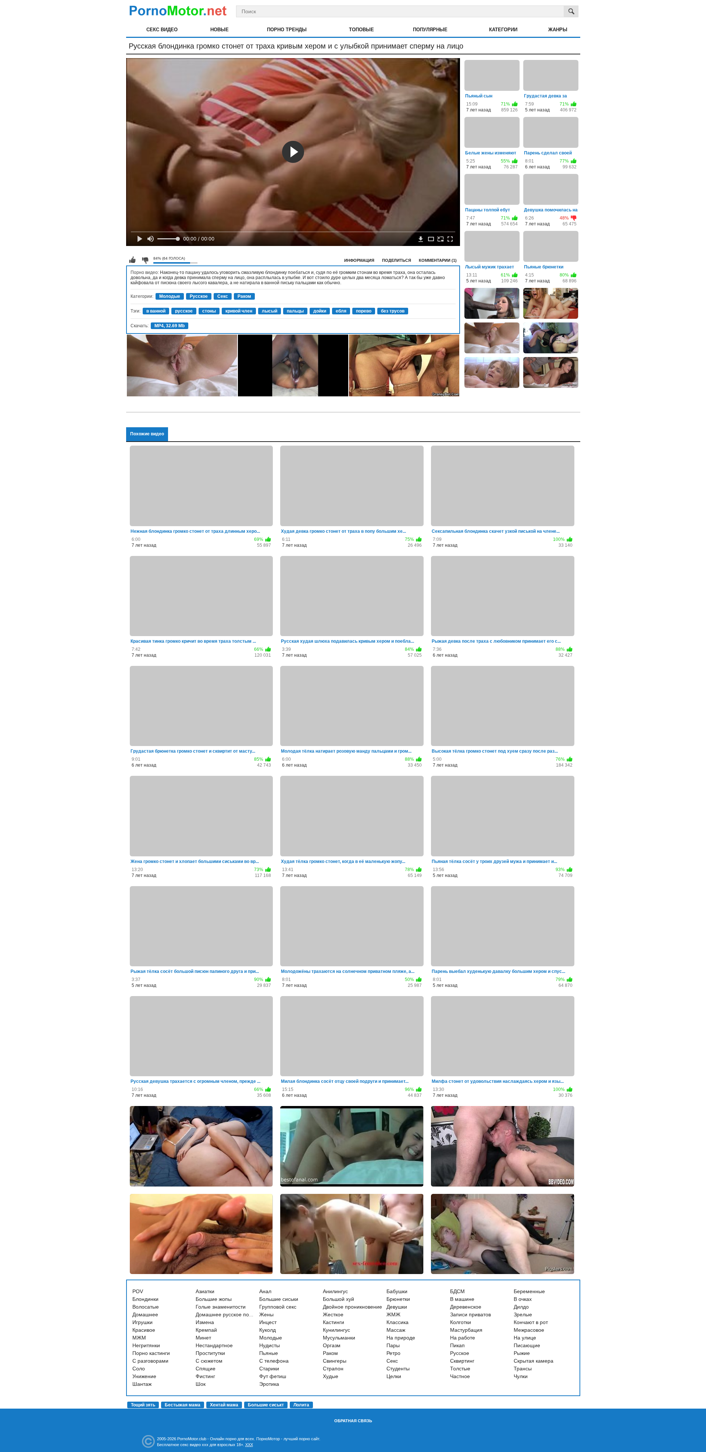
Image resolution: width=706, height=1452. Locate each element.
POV (137, 1291)
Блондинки (145, 1299)
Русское (199, 296)
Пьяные (268, 1353)
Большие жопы (214, 1299)
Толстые (460, 1368)
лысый (269, 311)
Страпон (333, 1368)
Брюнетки (398, 1299)
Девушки (396, 1307)
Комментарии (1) (438, 260)
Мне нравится (132, 259)
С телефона (274, 1361)
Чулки (521, 1376)
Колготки (460, 1322)
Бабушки (396, 1291)
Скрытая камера (533, 1361)
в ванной (155, 311)
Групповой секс (277, 1307)
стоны (209, 311)
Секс (222, 296)
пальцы (295, 311)
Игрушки (142, 1322)
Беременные (529, 1291)
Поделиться (396, 260)
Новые (219, 29)
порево (363, 311)
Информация (359, 260)
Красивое (143, 1330)
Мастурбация (466, 1330)
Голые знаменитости (221, 1307)
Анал (265, 1291)
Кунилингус (336, 1330)
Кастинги (333, 1322)
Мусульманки (339, 1338)
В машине (462, 1299)
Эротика (269, 1384)
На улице (525, 1338)
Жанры (557, 29)
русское (184, 311)
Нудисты (269, 1345)
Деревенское (465, 1307)
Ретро (393, 1353)
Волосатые (145, 1307)
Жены (266, 1314)
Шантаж (141, 1384)
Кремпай (206, 1330)
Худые (330, 1376)
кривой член (238, 311)
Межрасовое (529, 1330)
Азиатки (205, 1291)
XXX (249, 1444)
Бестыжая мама (182, 1405)
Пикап (457, 1345)
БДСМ (457, 1291)
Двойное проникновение (352, 1307)
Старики (269, 1368)
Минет (203, 1338)
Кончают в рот (531, 1322)
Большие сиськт (266, 1405)
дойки (319, 311)
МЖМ (139, 1338)
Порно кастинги (151, 1353)
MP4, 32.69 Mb (169, 325)
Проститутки (210, 1353)
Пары (393, 1345)
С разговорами (150, 1361)
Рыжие (522, 1353)
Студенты (398, 1368)
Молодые (169, 296)
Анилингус (335, 1291)
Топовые (361, 29)
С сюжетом (209, 1361)
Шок (201, 1384)
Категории (503, 29)
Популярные (430, 29)
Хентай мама (224, 1405)
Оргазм (331, 1345)
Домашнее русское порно (227, 1314)
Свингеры (334, 1361)
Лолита (301, 1405)
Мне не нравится (145, 259)
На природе (400, 1338)
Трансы (523, 1368)
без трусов (392, 311)
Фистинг (205, 1376)
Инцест (268, 1322)
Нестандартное (214, 1345)
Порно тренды (287, 29)
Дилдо (521, 1307)
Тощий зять (143, 1405)
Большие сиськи (278, 1299)
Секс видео (162, 29)
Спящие (205, 1368)
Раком (244, 296)
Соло (138, 1368)
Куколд (267, 1330)
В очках (523, 1299)
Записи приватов (470, 1314)
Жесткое (333, 1314)
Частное (460, 1376)
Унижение (144, 1376)
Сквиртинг (462, 1361)
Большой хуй (338, 1299)
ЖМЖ (393, 1314)
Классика (397, 1322)
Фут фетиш (272, 1376)
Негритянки (146, 1345)
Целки (393, 1376)
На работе (462, 1338)
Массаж (395, 1330)
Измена (205, 1322)
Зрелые (523, 1314)
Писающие (527, 1345)
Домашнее (145, 1314)
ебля (341, 311)
